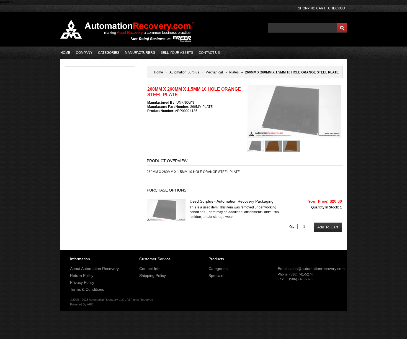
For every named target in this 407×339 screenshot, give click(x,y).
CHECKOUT (337, 8)
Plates (234, 72)
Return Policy (81, 275)
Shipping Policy (152, 275)
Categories (218, 268)
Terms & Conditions (87, 289)
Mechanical (214, 72)
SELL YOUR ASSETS (177, 53)
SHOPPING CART (311, 8)
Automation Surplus (184, 72)
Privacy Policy (82, 282)
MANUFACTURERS (140, 53)
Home (158, 72)
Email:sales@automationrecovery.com (311, 268)
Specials (215, 275)
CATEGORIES (108, 53)
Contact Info (150, 268)
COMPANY (84, 53)
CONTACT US (209, 53)
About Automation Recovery (94, 268)
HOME (65, 53)
